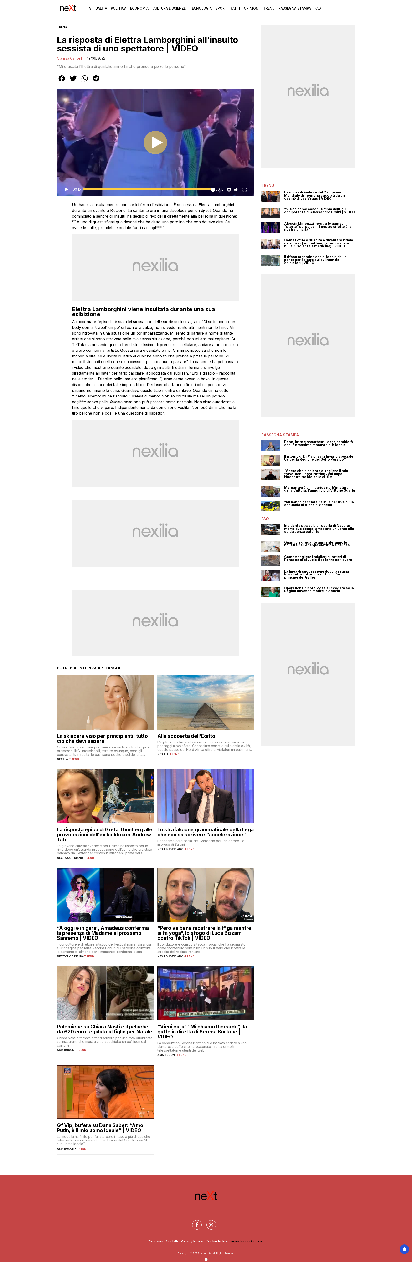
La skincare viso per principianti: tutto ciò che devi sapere (102, 738)
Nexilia (62, 759)
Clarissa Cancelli (69, 58)
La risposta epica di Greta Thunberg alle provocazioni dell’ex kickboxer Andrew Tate (104, 834)
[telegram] (96, 81)
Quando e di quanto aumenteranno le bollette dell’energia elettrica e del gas (317, 544)
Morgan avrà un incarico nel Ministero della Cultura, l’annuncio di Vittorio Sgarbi (319, 489)
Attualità (98, 8)
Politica (118, 8)
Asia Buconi (66, 1050)
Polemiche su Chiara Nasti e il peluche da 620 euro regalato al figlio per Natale (104, 1029)
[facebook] (62, 81)
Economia (139, 8)
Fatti (235, 8)
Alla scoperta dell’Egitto (186, 735)
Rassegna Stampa (294, 8)
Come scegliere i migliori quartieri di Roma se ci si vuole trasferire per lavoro (318, 558)
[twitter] (73, 81)
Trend (269, 8)
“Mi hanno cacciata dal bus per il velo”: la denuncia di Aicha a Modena (319, 504)
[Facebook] (194, 1222)
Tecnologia (201, 8)
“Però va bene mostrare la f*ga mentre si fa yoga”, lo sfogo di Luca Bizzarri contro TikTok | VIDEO (204, 933)
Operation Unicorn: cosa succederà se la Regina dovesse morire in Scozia (319, 590)
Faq (318, 8)
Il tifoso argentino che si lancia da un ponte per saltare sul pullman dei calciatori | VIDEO (315, 260)
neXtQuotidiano (70, 858)
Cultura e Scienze (169, 8)
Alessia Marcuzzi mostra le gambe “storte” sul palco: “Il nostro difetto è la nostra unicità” (317, 226)
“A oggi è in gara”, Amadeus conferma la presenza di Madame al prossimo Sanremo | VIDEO (103, 933)
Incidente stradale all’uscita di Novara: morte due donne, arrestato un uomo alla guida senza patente (319, 528)
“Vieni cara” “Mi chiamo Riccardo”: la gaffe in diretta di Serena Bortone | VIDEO (202, 1031)
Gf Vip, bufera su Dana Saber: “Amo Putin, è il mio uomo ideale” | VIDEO (100, 1128)
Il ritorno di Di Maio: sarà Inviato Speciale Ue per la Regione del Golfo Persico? (318, 458)
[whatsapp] (84, 81)
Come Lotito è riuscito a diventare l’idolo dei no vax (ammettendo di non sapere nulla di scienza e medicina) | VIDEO (318, 243)
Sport (221, 8)
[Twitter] (208, 1222)
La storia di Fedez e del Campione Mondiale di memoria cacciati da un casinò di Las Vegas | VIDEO (314, 195)
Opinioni (251, 8)
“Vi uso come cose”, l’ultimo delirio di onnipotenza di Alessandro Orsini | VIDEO (319, 211)
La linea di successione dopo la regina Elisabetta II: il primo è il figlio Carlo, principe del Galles (316, 574)
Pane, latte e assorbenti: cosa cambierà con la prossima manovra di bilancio (318, 443)
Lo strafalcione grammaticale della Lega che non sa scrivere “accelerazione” (205, 832)
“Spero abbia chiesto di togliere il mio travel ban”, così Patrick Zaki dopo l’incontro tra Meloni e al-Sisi (316, 473)
